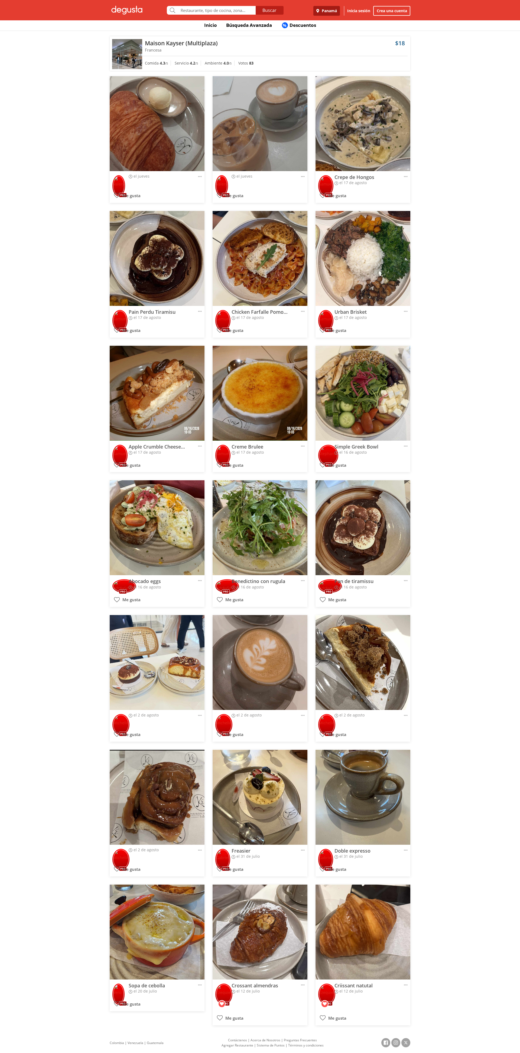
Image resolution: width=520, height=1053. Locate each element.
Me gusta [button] (131, 196)
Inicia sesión (358, 10)
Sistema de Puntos (271, 1045)
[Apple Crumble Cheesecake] (157, 393)
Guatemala (155, 1043)
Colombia (117, 1043)
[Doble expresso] (363, 797)
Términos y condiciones (306, 1045)
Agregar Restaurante (237, 1045)
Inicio (210, 25)
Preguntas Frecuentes (300, 1040)
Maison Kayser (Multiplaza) (181, 43)
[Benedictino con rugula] (260, 527)
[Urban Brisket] (363, 258)
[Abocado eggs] (157, 527)
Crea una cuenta (392, 10)
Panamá (329, 10)
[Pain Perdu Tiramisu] (157, 258)
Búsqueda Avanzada (249, 25)
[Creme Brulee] (260, 393)
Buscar (269, 10)
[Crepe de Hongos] (363, 123)
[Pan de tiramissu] (363, 527)
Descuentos (299, 25)
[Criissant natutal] (363, 932)
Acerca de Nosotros (265, 1040)
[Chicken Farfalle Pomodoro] (260, 258)
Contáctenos (237, 1040)
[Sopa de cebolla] (157, 932)
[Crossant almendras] (260, 932)
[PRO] (118, 182)
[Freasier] (260, 797)
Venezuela (135, 1043)
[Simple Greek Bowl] (363, 393)
